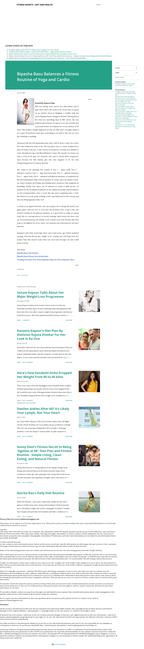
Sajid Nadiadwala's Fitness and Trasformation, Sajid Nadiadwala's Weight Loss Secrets (43, 54)
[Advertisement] (35, 13)
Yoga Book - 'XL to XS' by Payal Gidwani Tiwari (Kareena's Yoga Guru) (125, 126)
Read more (69, 320)
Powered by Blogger (60, 644)
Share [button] (90, 99)
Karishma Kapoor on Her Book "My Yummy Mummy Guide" (125, 84)
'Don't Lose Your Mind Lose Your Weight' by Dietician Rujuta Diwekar (125, 121)
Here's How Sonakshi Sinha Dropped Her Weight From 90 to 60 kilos (44, 375)
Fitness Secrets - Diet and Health (35, 4)
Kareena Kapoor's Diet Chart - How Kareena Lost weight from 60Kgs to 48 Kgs (125, 108)
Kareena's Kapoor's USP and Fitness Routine (124, 104)
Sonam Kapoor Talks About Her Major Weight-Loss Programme (40, 294)
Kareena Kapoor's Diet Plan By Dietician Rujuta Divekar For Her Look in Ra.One (41, 335)
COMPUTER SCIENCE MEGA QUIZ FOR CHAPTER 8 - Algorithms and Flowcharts (40, 52)
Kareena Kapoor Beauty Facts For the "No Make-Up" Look (126, 100)
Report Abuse (119, 77)
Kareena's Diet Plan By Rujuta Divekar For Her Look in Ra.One (125, 97)
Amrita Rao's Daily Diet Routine (40, 493)
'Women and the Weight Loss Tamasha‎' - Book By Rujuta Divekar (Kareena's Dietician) (126, 116)
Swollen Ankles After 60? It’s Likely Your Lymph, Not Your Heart (34, 50)
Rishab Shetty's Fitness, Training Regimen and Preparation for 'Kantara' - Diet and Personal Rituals (47, 58)
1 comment (26, 320)
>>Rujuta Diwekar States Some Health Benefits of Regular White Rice (125, 93)
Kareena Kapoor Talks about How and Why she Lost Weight (126, 112)
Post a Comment (22, 275)
